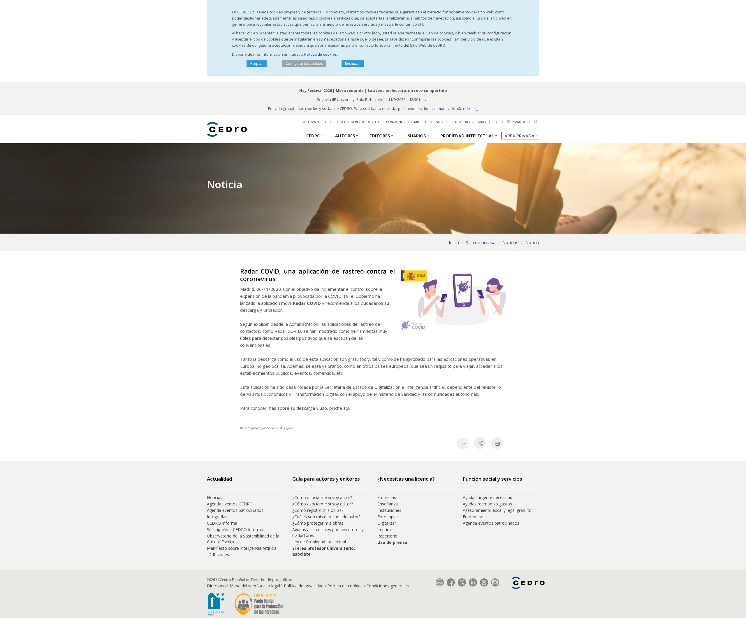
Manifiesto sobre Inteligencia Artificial (242, 548)
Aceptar (256, 63)
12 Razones (218, 554)
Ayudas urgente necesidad (487, 497)
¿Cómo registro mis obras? (317, 510)
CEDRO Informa (222, 523)
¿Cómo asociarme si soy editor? (322, 504)
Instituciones (389, 510)
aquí (347, 408)
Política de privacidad (303, 586)
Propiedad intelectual (467, 136)
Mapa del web (243, 586)
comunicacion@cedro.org (456, 108)
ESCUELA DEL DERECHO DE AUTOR (356, 122)
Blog (469, 122)
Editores (380, 136)
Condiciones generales (387, 586)
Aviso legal (270, 586)
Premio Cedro (420, 122)
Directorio (487, 122)
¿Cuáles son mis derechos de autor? (326, 516)
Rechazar (352, 63)
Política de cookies (320, 54)
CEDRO (313, 136)
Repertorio (387, 536)
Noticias (214, 497)
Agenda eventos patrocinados (235, 510)
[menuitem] (313, 135)
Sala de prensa (448, 122)
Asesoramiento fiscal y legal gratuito (497, 510)
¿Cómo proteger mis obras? (318, 523)
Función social (476, 516)
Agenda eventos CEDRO (230, 504)
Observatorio (314, 122)
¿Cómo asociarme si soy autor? (322, 497)
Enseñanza (387, 504)
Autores (345, 136)
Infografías (217, 516)
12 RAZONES (395, 122)
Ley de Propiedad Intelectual (319, 542)
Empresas (386, 497)
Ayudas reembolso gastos (487, 504)
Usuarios (415, 136)
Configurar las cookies (304, 63)
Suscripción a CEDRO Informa (235, 529)
